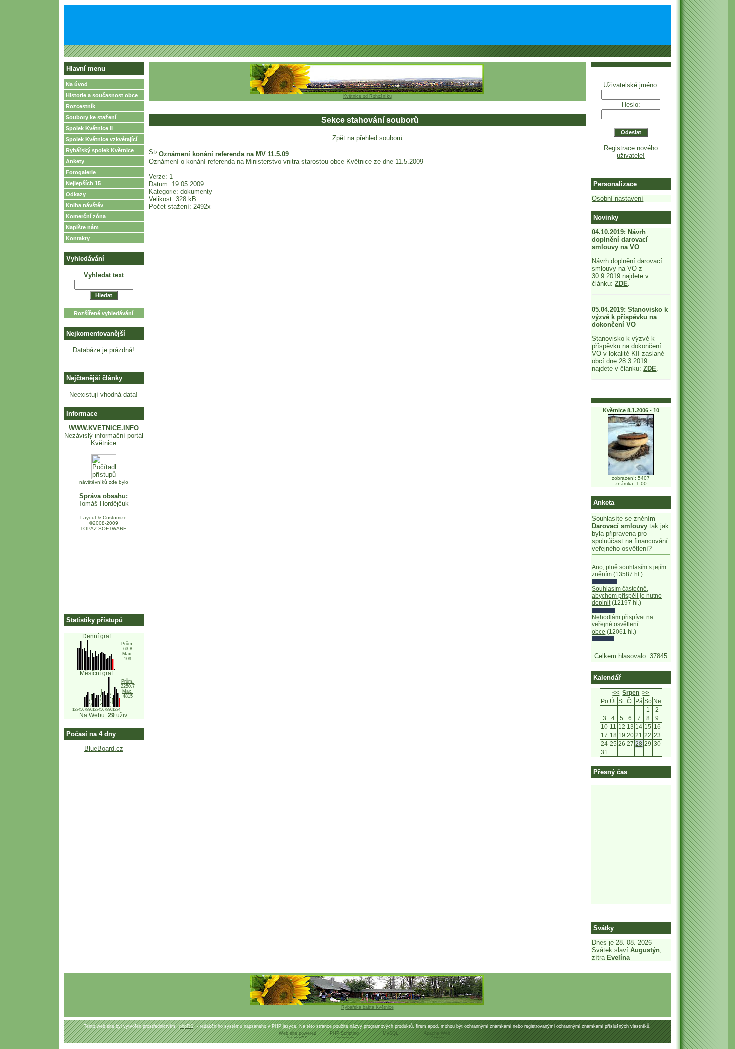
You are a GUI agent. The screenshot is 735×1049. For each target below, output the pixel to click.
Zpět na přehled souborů (367, 138)
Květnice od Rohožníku (368, 96)
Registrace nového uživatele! (631, 151)
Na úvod (77, 84)
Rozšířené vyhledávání (104, 313)
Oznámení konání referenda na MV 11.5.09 (224, 154)
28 (639, 743)
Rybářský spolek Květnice (100, 150)
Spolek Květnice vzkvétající (102, 139)
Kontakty (78, 238)
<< (616, 692)
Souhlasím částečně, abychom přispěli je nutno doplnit (627, 596)
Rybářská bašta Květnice (368, 1007)
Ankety (75, 161)
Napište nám (82, 227)
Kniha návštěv (85, 205)
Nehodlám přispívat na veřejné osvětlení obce (623, 624)
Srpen (631, 692)
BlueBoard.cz (104, 748)
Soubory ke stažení (91, 117)
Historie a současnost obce (102, 95)
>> (646, 692)
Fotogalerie (81, 172)
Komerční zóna (86, 216)
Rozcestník (81, 106)
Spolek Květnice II (89, 128)
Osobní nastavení (618, 198)
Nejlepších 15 (83, 183)
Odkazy (76, 194)
